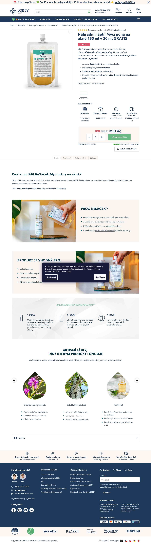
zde (69, 271)
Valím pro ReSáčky (125, 2)
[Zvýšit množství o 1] (102, 137)
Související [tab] (67, 158)
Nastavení (51, 277)
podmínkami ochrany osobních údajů (113, 487)
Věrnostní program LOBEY (65, 6)
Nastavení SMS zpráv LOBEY (81, 481)
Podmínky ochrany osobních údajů (126, 6)
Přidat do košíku (119, 137)
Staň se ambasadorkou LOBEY (81, 485)
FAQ (82, 6)
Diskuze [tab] (93, 158)
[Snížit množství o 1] (90, 137)
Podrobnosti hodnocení (97, 30)
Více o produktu (84, 104)
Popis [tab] (56, 158)
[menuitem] (23, 19)
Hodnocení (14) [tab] (80, 158)
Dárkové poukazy (77, 478)
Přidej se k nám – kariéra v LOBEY (82, 492)
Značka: (87, 144)
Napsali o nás (75, 488)
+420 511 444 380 (22, 487)
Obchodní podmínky (98, 6)
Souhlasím (100, 277)
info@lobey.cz (20, 490)
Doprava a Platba (42, 6)
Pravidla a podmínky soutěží (51, 492)
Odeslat (106, 493)
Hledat (89, 11)
